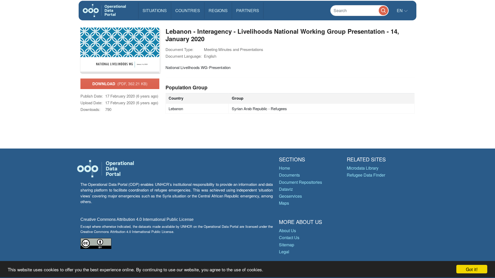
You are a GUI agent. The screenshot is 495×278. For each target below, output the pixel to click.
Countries (187, 10)
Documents (289, 175)
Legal (284, 252)
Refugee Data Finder (366, 175)
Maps (284, 203)
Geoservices (290, 196)
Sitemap (286, 245)
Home (284, 168)
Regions (218, 10)
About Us (287, 230)
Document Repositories (300, 182)
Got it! (472, 269)
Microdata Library (362, 168)
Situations (155, 10)
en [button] (400, 10)
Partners (247, 10)
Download (119, 83)
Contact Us (289, 237)
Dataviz (286, 189)
